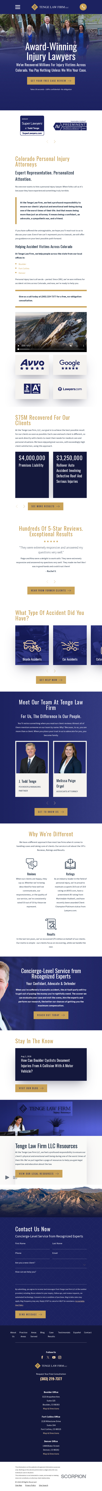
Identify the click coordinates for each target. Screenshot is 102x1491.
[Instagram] (59, 1357)
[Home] (49, 7)
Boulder (22, 264)
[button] (15, 1177)
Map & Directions (51, 1408)
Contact (88, 1332)
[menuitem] (18, 1485)
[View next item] (54, 141)
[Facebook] (42, 1357)
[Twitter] (48, 1357)
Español (77, 1332)
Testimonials (64, 1332)
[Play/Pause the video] (7, 1177)
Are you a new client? (25, 1263)
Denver (22, 273)
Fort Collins (24, 268)
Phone (18, 1253)
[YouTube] (53, 1357)
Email (55, 1253)
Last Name (57, 1243)
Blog (42, 1332)
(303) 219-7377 (51, 1378)
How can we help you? (25, 1272)
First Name (20, 1243)
